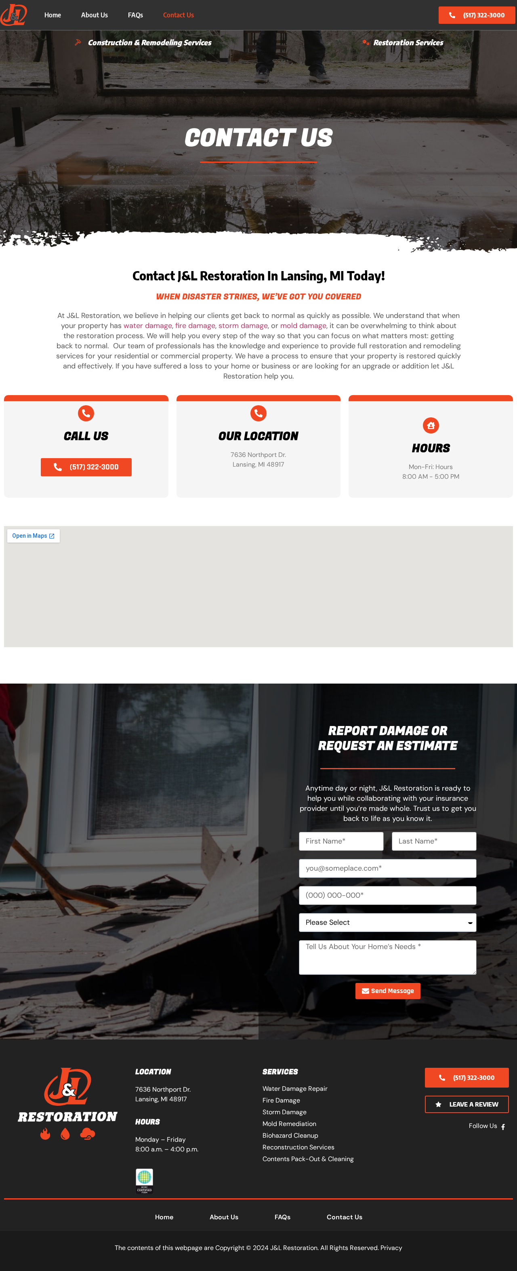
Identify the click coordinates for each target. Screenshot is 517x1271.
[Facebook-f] (503, 1127)
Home (52, 15)
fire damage (195, 325)
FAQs (135, 15)
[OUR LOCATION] (258, 413)
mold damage (303, 325)
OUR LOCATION (258, 436)
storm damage (243, 325)
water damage (148, 325)
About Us (94, 15)
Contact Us (178, 15)
